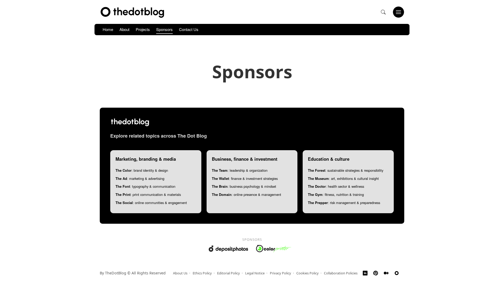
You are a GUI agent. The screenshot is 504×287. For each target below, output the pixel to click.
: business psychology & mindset (244, 186)
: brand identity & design (142, 170)
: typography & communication (145, 186)
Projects (143, 29)
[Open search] (383, 12)
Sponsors (164, 29)
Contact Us (188, 29)
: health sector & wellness (336, 186)
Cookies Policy (307, 273)
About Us (180, 273)
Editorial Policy (228, 273)
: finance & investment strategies (245, 178)
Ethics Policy (202, 273)
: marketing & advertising (140, 178)
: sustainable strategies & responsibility (345, 170)
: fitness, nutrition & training (336, 194)
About (124, 29)
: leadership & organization (239, 170)
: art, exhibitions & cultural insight (343, 178)
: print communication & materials (148, 194)
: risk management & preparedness (344, 202)
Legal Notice (255, 273)
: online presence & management (246, 194)
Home (108, 29)
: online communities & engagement (151, 202)
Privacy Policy (280, 273)
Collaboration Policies (341, 273)
